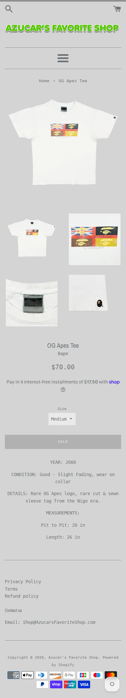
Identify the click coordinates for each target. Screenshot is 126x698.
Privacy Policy (23, 581)
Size (62, 409)
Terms (11, 589)
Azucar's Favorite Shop (73, 657)
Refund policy (21, 596)
